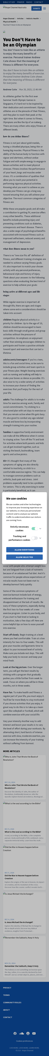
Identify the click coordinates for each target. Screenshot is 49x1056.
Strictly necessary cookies (19, 528)
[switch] (34, 528)
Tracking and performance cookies (19, 538)
